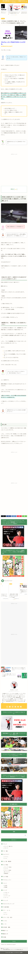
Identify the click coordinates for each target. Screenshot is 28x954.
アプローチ (6, 892)
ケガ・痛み (5, 851)
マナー (5, 912)
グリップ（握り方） (8, 846)
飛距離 (5, 887)
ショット (5, 883)
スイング (5, 890)
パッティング (7, 895)
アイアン (6, 856)
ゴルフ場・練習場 (7, 861)
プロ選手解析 (6, 907)
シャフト (6, 868)
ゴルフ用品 (5, 864)
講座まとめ (5, 933)
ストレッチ (5, 900)
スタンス (6, 848)
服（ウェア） (7, 872)
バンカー (6, 894)
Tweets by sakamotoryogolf (8, 944)
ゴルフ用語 (5, 876)
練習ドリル (5, 930)
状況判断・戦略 (6, 927)
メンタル (3, 18)
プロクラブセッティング (8, 903)
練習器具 (6, 873)
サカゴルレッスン (7, 880)
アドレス (5, 844)
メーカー (5, 924)
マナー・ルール (6, 910)
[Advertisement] (14, 169)
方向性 (5, 885)
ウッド (5, 858)
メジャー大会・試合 (7, 917)
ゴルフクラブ (6, 854)
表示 (16, 189)
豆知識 (4, 937)
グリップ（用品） (8, 867)
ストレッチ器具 (7, 870)
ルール (5, 914)
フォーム (6, 897)
